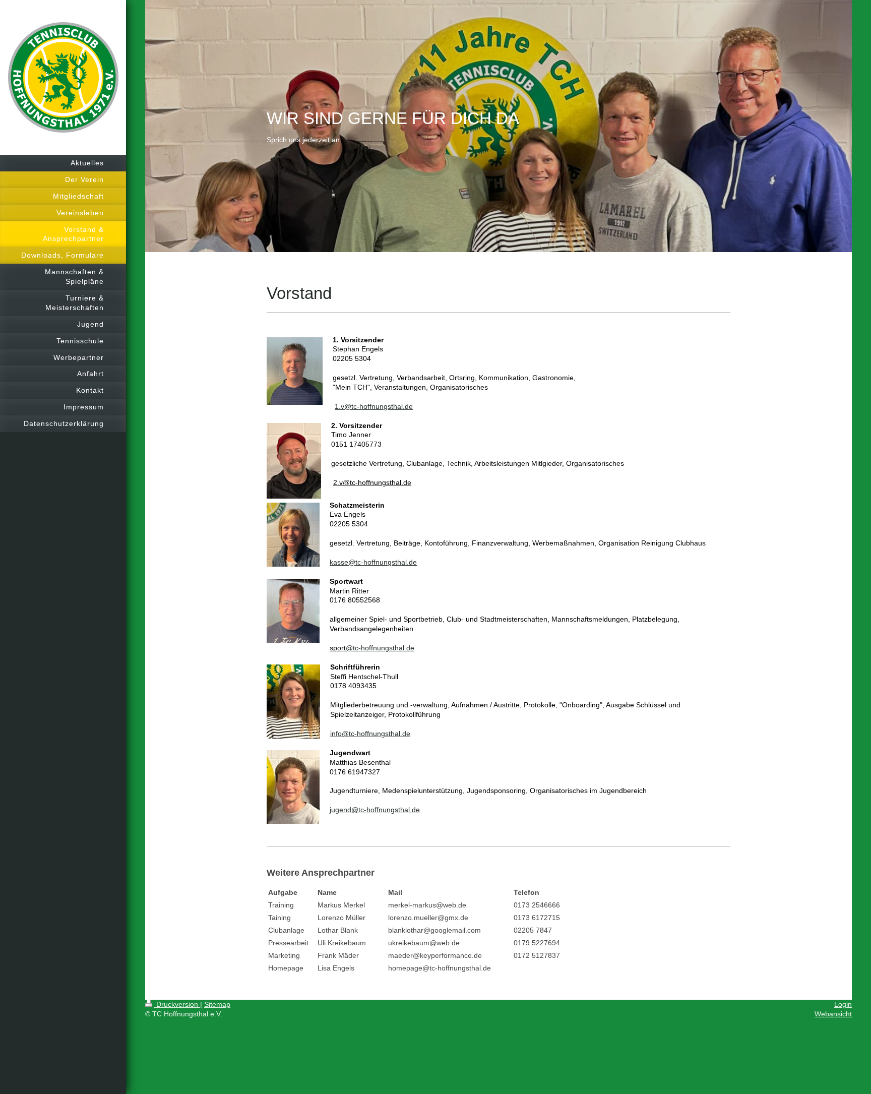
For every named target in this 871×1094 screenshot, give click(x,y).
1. (338, 406)
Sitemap (217, 1004)
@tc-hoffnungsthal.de (378, 406)
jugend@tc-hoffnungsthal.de (375, 810)
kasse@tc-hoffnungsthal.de (373, 562)
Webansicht (833, 1014)
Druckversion (177, 1004)
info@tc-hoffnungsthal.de (370, 734)
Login (843, 1004)
